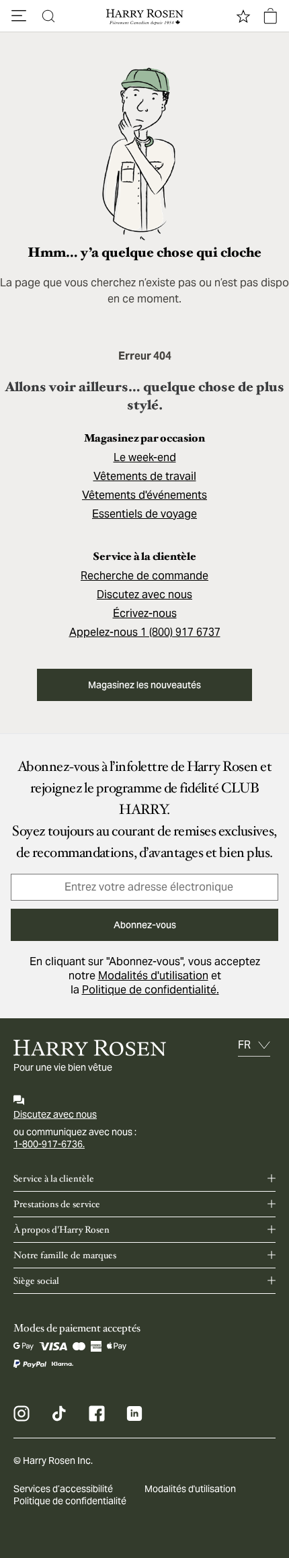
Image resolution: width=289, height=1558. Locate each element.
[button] (19, 16)
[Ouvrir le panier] (270, 16)
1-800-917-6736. (49, 1144)
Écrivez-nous (145, 613)
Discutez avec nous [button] (144, 594)
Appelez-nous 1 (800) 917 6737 (144, 632)
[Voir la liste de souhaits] (243, 16)
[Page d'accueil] (144, 16)
